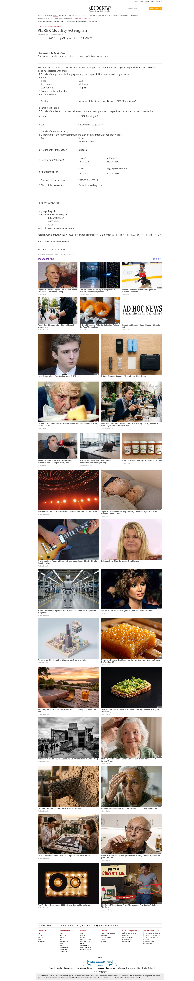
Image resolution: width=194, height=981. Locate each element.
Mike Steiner (148, 968)
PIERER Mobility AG (44, 26)
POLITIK (71, 16)
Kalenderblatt (64, 952)
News (51, 968)
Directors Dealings (72, 22)
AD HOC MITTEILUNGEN (44, 18)
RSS (153, 1)
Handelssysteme (85, 939)
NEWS (40, 16)
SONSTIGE (134, 16)
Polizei (62, 945)
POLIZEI (115, 16)
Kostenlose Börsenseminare (127, 936)
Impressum (68, 968)
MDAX (40, 935)
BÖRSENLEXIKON (144, 1)
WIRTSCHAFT (63, 16)
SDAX (39, 939)
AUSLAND (108, 16)
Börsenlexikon (45, 925)
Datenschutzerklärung (84, 968)
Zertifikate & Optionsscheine (85, 946)
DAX (39, 933)
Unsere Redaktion (134, 968)
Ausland (62, 943)
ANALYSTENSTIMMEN (57, 18)
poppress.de (126, 941)
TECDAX (40, 937)
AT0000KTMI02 (56, 26)
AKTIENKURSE (47, 16)
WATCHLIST (159, 1)
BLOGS (136, 1)
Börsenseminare (85, 949)
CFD (81, 933)
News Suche (154, 9)
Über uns (121, 968)
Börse (62, 22)
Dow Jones (41, 941)
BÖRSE (55, 16)
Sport (61, 939)
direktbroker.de (127, 939)
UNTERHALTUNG (86, 16)
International (64, 949)
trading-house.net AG (129, 933)
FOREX (82, 935)
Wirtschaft (63, 935)
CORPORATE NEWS (69, 18)
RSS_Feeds (104, 939)
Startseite (56, 22)
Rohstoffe (83, 937)
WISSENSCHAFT (98, 16)
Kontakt (103, 941)
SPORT (77, 16)
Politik (62, 937)
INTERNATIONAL (124, 16)
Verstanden (134, 978)
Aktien (82, 943)
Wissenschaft (64, 941)
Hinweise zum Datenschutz (105, 968)
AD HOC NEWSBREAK (108, 933)
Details (127, 978)
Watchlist (104, 935)
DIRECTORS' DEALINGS (81, 18)
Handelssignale (85, 941)
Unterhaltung (64, 947)
